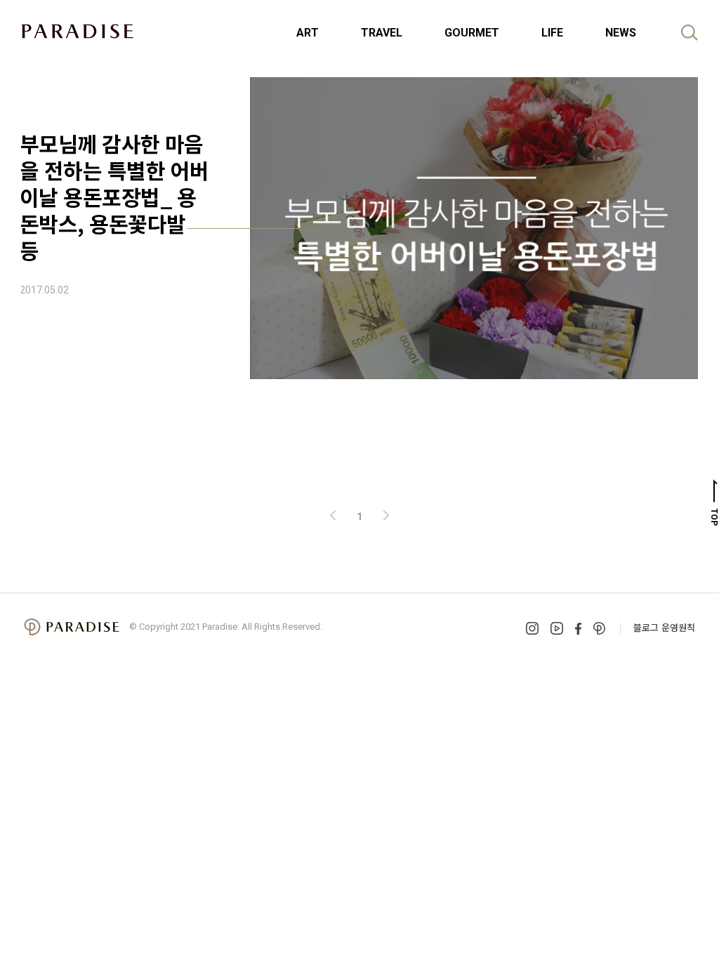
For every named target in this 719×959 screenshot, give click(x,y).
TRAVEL (381, 32)
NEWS (620, 32)
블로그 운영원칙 (664, 627)
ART (307, 32)
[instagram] (532, 628)
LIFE (552, 32)
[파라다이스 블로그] (77, 31)
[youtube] (556, 628)
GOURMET (471, 32)
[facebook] (578, 629)
